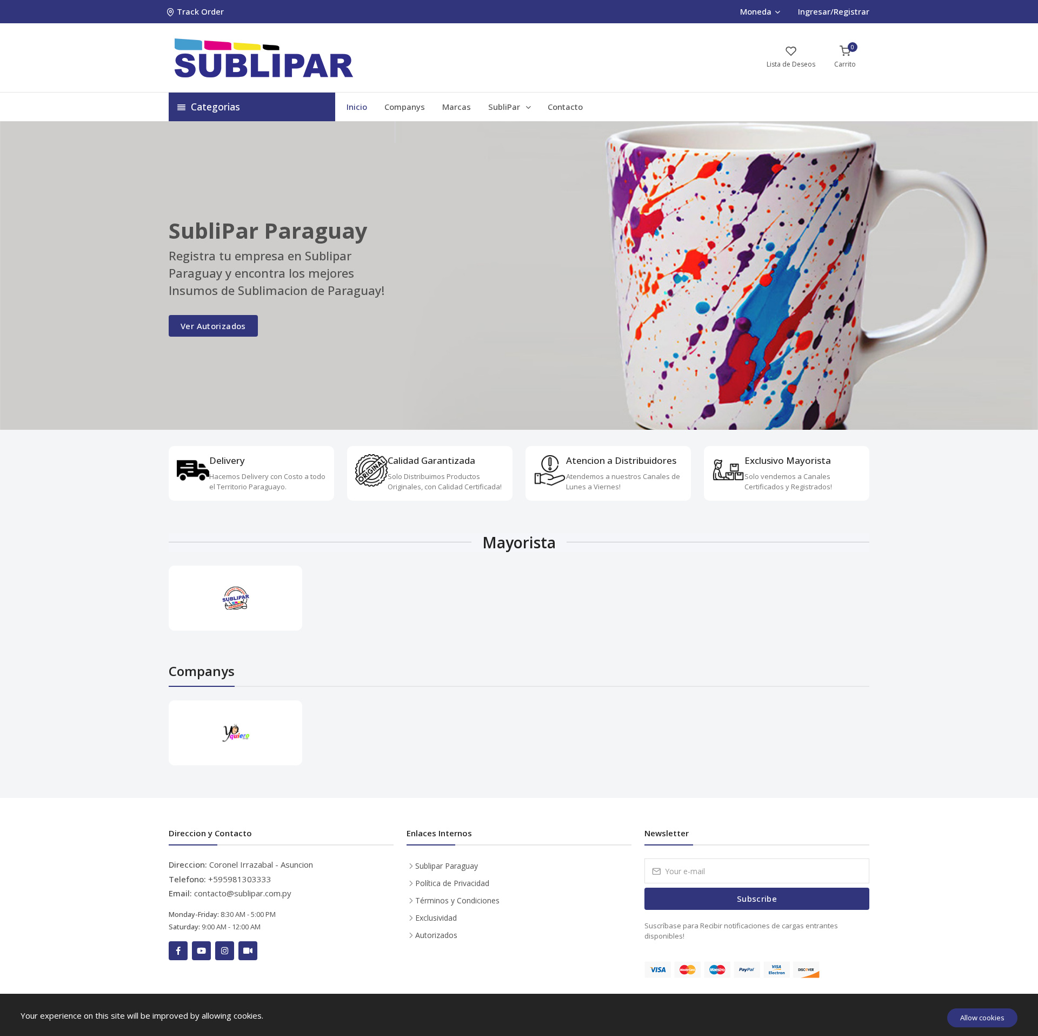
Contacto (565, 106)
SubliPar (505, 106)
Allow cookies (982, 1017)
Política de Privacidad (452, 883)
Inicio (357, 106)
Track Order (200, 11)
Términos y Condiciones (457, 900)
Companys (404, 106)
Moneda (755, 11)
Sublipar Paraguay (446, 866)
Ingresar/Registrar (833, 11)
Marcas (456, 106)
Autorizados (436, 935)
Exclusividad (436, 918)
